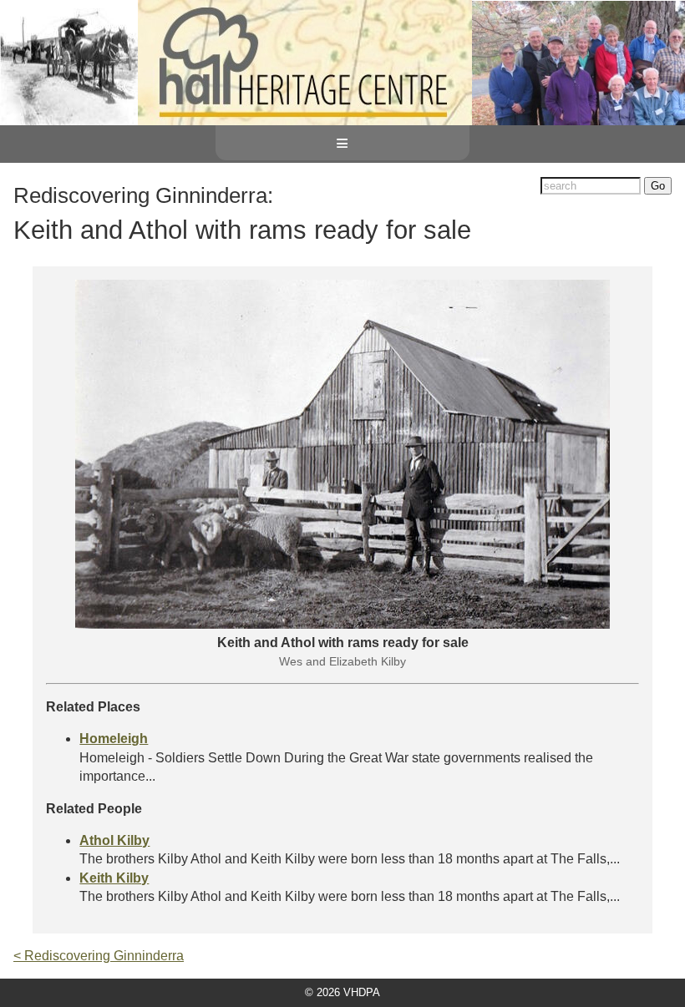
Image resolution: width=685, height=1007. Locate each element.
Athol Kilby (114, 840)
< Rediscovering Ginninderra (98, 956)
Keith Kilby (114, 878)
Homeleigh (113, 738)
